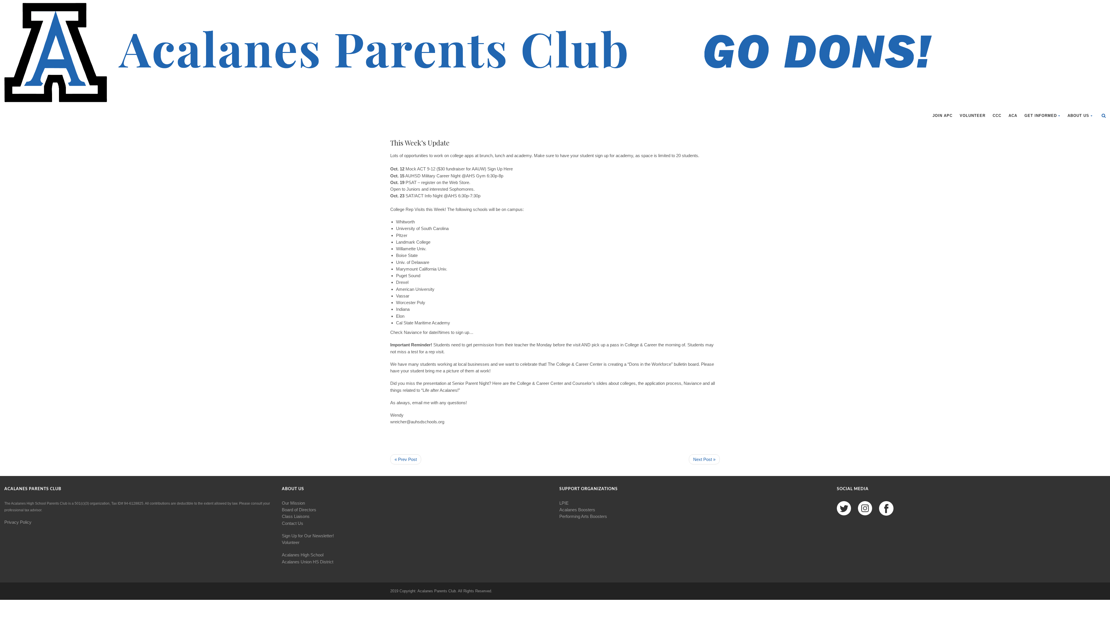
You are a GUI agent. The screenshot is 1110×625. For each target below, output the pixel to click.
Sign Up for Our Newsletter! (308, 535)
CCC (997, 115)
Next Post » (704, 459)
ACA (1013, 115)
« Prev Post (406, 459)
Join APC (942, 115)
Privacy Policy (18, 522)
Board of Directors (299, 509)
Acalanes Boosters (577, 509)
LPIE (564, 503)
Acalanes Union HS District (307, 561)
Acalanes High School (302, 554)
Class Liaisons (296, 516)
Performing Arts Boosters (583, 516)
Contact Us (292, 523)
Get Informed (1040, 115)
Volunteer (972, 115)
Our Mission (293, 503)
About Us (1078, 115)
